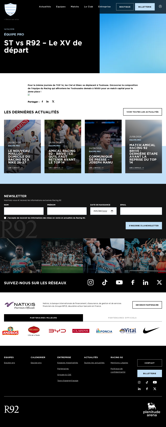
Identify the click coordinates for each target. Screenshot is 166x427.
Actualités (45, 7)
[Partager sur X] (53, 101)
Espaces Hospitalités (67, 363)
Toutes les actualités (94, 363)
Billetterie (149, 373)
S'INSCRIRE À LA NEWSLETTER (144, 226)
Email (123, 205)
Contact (150, 363)
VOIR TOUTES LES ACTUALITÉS (143, 112)
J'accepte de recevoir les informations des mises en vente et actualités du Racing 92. (46, 218)
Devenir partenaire (147, 305)
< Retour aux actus (11, 19)
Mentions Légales (119, 363)
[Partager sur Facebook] (42, 101)
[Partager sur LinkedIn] (47, 101)
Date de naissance (100, 205)
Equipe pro (9, 363)
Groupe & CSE (64, 375)
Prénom (51, 205)
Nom (6, 205)
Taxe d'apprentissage (67, 381)
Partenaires (63, 369)
